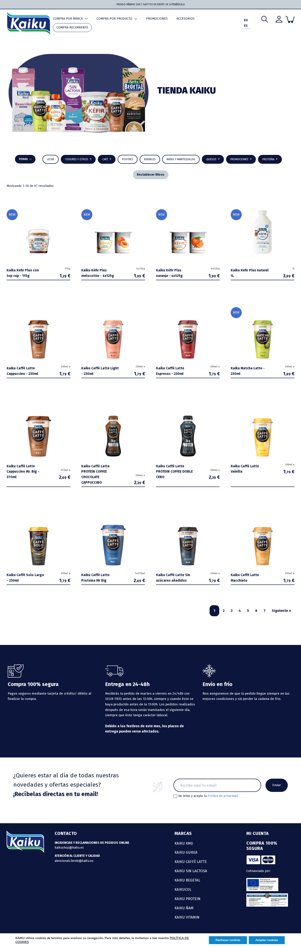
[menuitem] (246, 20)
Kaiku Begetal (187, 880)
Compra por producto (114, 19)
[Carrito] (290, 19)
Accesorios (186, 19)
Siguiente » (281, 611)
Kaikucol (183, 889)
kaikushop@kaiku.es (69, 847)
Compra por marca (68, 19)
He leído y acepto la (208, 796)
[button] (150, 159)
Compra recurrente (72, 27)
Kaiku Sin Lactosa (191, 871)
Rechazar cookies (228, 940)
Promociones (157, 19)
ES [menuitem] (246, 26)
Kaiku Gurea (186, 852)
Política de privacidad (223, 796)
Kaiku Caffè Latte (191, 861)
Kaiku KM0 (184, 843)
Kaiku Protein (188, 898)
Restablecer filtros (150, 175)
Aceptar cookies (266, 940)
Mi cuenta (257, 833)
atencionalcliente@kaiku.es (74, 861)
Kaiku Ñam (184, 908)
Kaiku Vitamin (187, 917)
